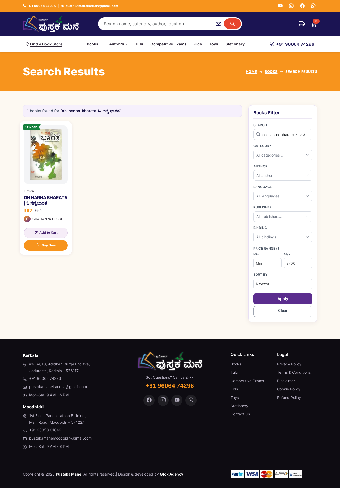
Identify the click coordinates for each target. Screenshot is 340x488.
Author (260, 166)
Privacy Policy (289, 364)
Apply (283, 298)
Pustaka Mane (68, 474)
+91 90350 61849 (45, 430)
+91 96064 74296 (41, 6)
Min (256, 254)
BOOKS (271, 72)
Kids (198, 44)
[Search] (232, 23)
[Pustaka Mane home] (51, 23)
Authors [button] (116, 44)
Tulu (139, 44)
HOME (251, 72)
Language (262, 187)
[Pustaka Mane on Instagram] (163, 400)
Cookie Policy (288, 389)
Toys (213, 44)
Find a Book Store (46, 44)
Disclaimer (286, 380)
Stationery (235, 44)
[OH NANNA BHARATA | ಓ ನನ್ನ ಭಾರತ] (46, 188)
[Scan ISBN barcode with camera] (218, 23)
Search (260, 125)
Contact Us (240, 414)
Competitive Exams (168, 44)
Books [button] (92, 44)
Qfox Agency (171, 474)
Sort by (260, 274)
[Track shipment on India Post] (302, 23)
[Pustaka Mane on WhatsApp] (191, 400)
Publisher (262, 207)
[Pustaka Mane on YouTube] (176, 400)
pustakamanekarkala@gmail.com (92, 6)
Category (262, 146)
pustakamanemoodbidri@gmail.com (60, 438)
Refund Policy (289, 397)
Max (287, 254)
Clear (283, 310)
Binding (260, 228)
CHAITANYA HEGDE (47, 219)
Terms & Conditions (294, 372)
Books (236, 364)
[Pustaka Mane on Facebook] (149, 400)
